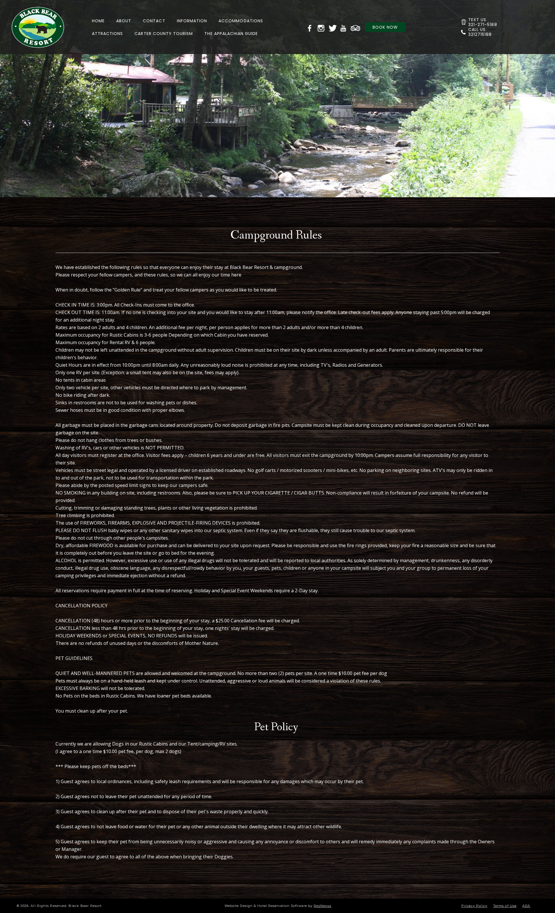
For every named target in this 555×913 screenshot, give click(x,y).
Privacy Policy (474, 906)
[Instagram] (322, 27)
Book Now (385, 27)
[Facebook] (311, 27)
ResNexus (322, 906)
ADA (526, 906)
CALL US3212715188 (480, 32)
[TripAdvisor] (355, 27)
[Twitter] (333, 27)
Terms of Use (505, 906)
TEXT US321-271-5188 (482, 22)
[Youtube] (344, 27)
